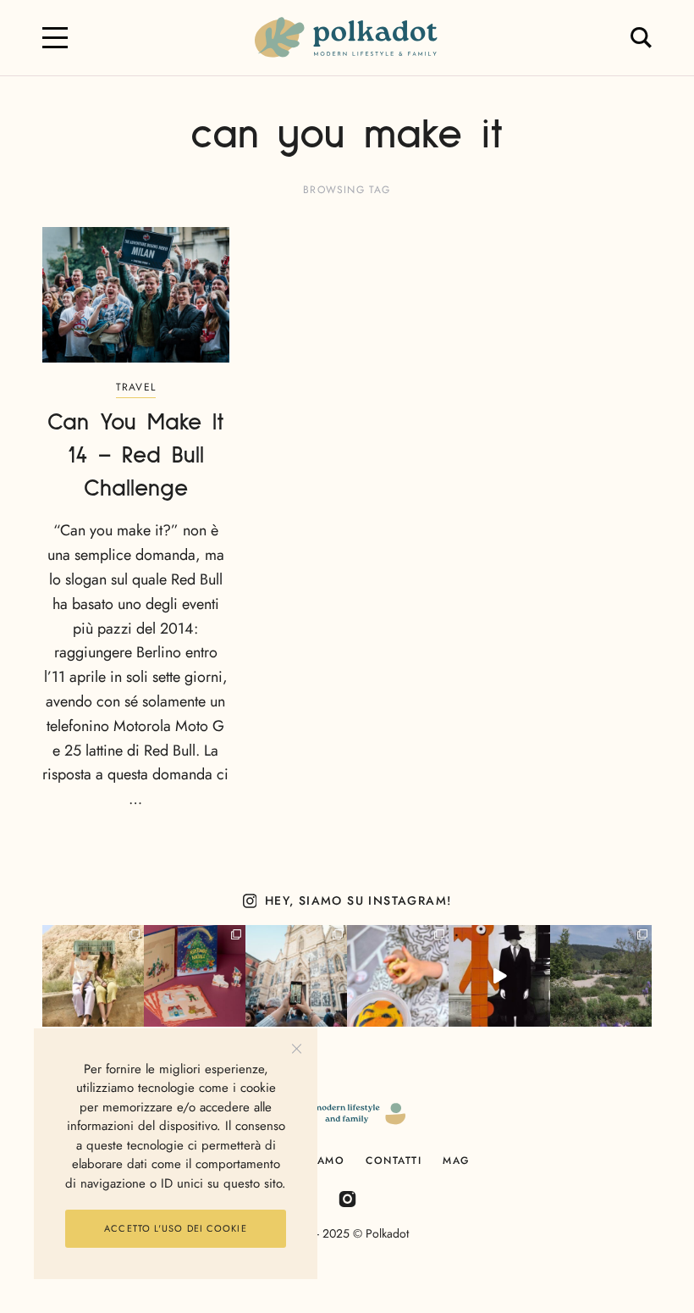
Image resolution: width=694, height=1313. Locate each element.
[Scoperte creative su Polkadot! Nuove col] (296, 976)
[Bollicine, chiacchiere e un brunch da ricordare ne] (601, 976)
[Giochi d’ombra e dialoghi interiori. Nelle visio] (499, 976)
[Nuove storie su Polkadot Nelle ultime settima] (93, 976)
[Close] (296, 1049)
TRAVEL (136, 387)
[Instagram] (347, 1198)
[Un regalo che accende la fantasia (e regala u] (398, 976)
